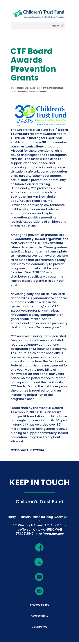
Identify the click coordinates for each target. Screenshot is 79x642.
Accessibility (39, 615)
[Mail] (39, 591)
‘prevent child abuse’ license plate (37, 245)
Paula (19, 88)
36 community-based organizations (39, 239)
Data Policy (39, 626)
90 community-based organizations (39, 144)
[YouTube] (39, 577)
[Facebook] (39, 547)
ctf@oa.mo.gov (51, 533)
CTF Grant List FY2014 (27, 450)
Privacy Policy (39, 605)
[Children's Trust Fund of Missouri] (39, 13)
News (44, 88)
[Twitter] (39, 562)
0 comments (38, 91)
